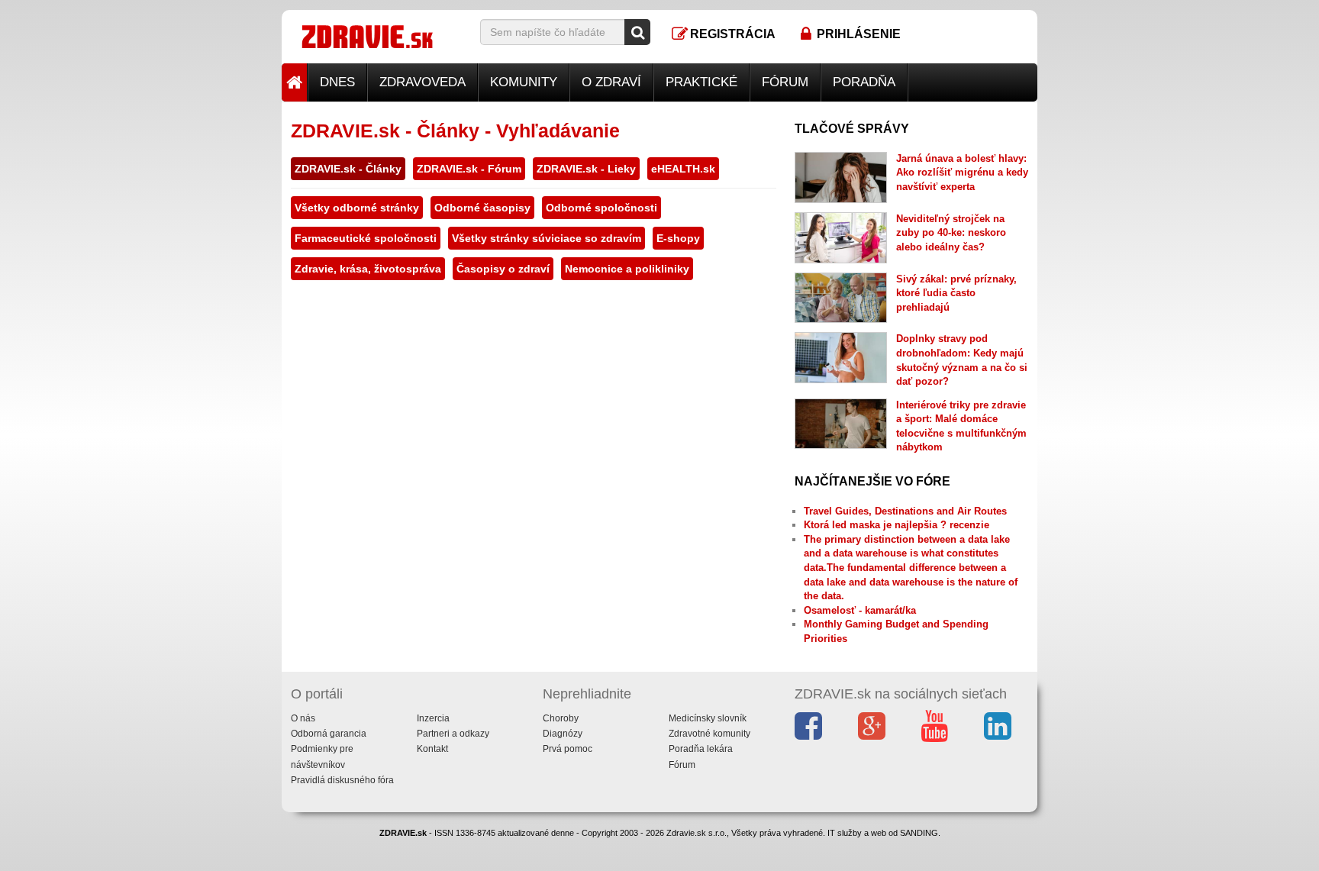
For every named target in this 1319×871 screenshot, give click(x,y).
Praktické (701, 82)
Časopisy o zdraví (503, 269)
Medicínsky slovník (708, 718)
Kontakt (432, 749)
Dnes (337, 82)
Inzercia (433, 718)
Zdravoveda (422, 82)
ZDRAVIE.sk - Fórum (469, 169)
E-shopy (678, 238)
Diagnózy (562, 733)
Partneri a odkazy (453, 733)
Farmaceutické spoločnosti (366, 238)
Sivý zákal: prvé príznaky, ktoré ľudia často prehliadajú (956, 293)
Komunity (523, 82)
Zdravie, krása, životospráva (368, 269)
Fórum (785, 82)
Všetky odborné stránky (357, 208)
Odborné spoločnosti (601, 208)
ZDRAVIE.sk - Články (348, 169)
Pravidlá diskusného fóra (342, 780)
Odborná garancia (328, 733)
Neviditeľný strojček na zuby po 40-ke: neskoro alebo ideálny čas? (951, 233)
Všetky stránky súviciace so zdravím (546, 238)
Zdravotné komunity (709, 733)
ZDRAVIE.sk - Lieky (586, 169)
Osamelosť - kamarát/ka (860, 610)
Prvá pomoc (567, 749)
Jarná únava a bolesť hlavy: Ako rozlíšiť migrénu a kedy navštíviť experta (962, 172)
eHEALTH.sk (683, 169)
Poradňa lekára (701, 749)
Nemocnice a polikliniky (627, 269)
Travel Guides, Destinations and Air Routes (905, 511)
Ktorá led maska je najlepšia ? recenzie (896, 525)
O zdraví (611, 82)
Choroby (561, 718)
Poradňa (864, 82)
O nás (303, 718)
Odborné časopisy (482, 208)
